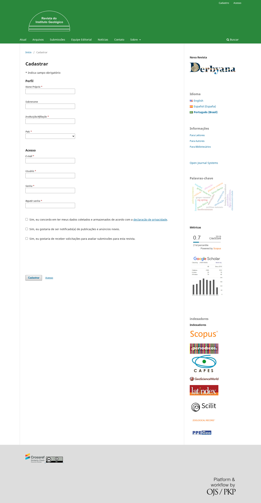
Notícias (103, 39)
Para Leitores (197, 135)
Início (28, 52)
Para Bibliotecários (200, 146)
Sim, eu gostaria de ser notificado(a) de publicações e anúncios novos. (74, 229)
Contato (119, 39)
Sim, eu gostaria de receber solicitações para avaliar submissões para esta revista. (82, 238)
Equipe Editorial (81, 39)
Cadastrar (33, 277)
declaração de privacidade (150, 219)
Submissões (57, 39)
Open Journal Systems (204, 163)
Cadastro (224, 3)
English (198, 100)
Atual (23, 39)
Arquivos (38, 39)
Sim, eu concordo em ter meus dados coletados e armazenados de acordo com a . (98, 219)
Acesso (237, 3)
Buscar (234, 39)
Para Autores (197, 141)
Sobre (134, 39)
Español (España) (205, 106)
